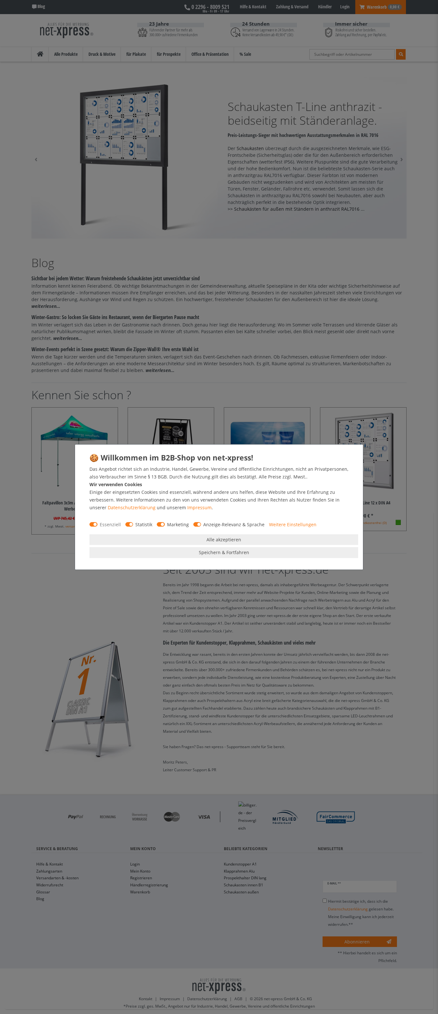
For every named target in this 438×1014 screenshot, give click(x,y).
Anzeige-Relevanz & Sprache (234, 524)
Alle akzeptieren (223, 540)
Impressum (199, 507)
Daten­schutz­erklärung (132, 507)
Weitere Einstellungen (292, 524)
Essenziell (110, 524)
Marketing (178, 524)
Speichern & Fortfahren (224, 552)
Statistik (143, 524)
